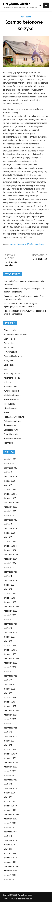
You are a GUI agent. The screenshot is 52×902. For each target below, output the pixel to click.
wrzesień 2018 (10, 871)
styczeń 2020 (10, 801)
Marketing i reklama (12, 395)
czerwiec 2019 (10, 832)
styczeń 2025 (10, 541)
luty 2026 (8, 485)
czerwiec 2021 (10, 728)
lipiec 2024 (9, 567)
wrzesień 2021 (10, 715)
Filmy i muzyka (10, 352)
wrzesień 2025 (10, 507)
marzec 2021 (9, 741)
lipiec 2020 (9, 775)
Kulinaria (7, 382)
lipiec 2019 (9, 827)
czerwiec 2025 (10, 520)
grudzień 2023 (10, 598)
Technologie (9, 443)
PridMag (28, 899)
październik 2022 (11, 658)
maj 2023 (8, 628)
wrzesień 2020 (10, 767)
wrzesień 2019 (10, 819)
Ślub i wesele (10, 425)
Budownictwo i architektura (15, 334)
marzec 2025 (9, 533)
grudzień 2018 (10, 858)
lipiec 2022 (9, 671)
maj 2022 (8, 680)
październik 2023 (11, 606)
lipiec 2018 (9, 879)
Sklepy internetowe (12, 421)
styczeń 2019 (10, 853)
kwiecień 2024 (10, 580)
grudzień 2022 (10, 650)
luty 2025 (8, 537)
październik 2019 (11, 814)
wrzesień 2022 (10, 663)
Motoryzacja (9, 404)
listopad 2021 (10, 706)
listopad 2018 (10, 862)
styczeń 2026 (10, 489)
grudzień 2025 (10, 494)
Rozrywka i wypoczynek (14, 417)
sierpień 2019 (10, 823)
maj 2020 (8, 784)
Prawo (6, 412)
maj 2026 (8, 472)
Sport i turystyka (11, 434)
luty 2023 (8, 641)
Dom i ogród (26, 17)
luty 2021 (8, 745)
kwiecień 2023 (10, 632)
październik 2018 (11, 866)
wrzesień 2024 (10, 559)
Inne (6, 369)
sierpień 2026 (10, 459)
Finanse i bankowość (13, 356)
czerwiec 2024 (10, 572)
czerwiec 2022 (10, 676)
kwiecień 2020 (10, 788)
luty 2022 (8, 693)
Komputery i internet (13, 373)
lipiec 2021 (9, 723)
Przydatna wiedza (16, 4)
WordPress (17, 899)
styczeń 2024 (10, 593)
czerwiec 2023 (10, 624)
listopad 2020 (10, 758)
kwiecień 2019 (10, 840)
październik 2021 (11, 710)
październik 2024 (11, 554)
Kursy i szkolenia (11, 391)
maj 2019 (8, 836)
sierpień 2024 (10, 563)
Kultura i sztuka (10, 386)
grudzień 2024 (10, 546)
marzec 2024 (9, 585)
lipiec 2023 (9, 619)
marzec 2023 (9, 637)
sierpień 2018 (10, 875)
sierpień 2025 (10, 511)
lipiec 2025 (9, 515)
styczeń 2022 (10, 697)
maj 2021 (8, 732)
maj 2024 (8, 576)
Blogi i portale (10, 330)
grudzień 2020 (10, 754)
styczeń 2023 (10, 645)
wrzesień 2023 (10, 611)
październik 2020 (11, 762)
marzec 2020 (9, 793)
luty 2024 (8, 589)
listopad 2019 (10, 810)
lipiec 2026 (9, 463)
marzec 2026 (9, 481)
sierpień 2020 (10, 771)
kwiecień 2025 (10, 528)
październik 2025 (11, 502)
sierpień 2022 (10, 667)
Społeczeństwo (11, 430)
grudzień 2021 (10, 702)
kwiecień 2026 (10, 476)
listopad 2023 (10, 602)
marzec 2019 (9, 845)
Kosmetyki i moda (12, 378)
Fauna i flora (9, 347)
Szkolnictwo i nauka (12, 438)
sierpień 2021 (10, 719)
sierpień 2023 (10, 615)
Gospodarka (9, 365)
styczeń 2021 (10, 749)
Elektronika (9, 343)
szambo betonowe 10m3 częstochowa (27, 244)
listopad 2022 (10, 654)
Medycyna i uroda (11, 399)
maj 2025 (8, 524)
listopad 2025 (10, 498)
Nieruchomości (10, 408)
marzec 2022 (9, 689)
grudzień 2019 (10, 806)
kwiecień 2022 (10, 684)
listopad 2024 (10, 550)
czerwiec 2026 (10, 468)
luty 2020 (8, 797)
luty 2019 (8, 849)
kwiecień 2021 (10, 736)
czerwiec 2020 (10, 780)
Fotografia (8, 360)
